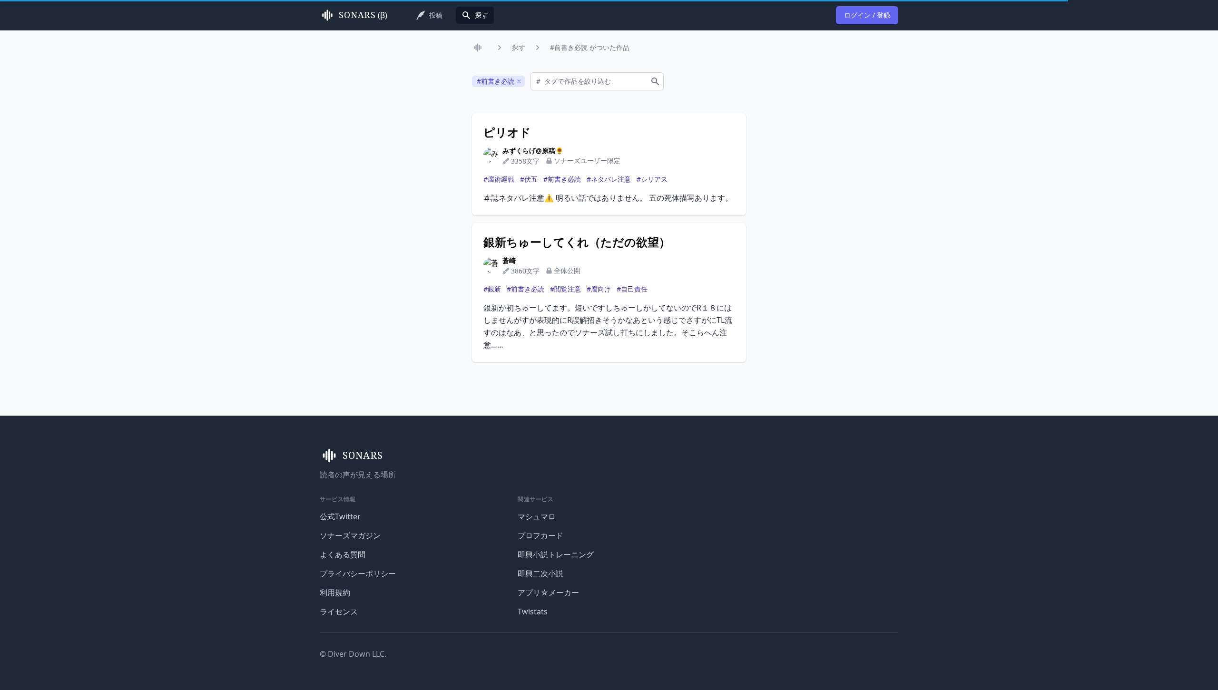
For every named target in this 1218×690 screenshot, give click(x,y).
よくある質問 (342, 554)
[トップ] (479, 47)
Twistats (533, 611)
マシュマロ (537, 516)
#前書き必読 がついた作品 (589, 47)
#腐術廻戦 (498, 179)
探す (518, 47)
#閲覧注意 (565, 288)
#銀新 (492, 288)
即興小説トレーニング (556, 554)
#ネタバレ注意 (609, 179)
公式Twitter (340, 516)
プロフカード (540, 535)
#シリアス (652, 179)
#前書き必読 (562, 179)
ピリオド (507, 132)
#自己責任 (632, 288)
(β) (363, 15)
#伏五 (529, 179)
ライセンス (339, 611)
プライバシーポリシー (358, 573)
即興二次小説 (540, 573)
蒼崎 (509, 260)
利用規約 (335, 592)
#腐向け (599, 288)
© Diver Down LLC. (353, 654)
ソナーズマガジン (350, 535)
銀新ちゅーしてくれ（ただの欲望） (576, 242)
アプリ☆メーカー (548, 592)
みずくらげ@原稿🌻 (532, 150)
